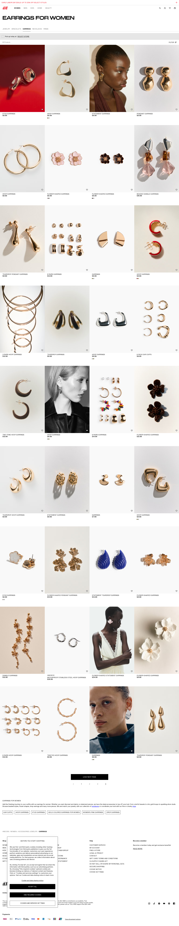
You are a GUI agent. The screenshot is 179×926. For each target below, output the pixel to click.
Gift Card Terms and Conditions (104, 858)
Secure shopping (97, 866)
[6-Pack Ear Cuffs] (156, 319)
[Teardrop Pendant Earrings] (22, 239)
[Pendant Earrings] (156, 78)
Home (39, 8)
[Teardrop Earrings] (67, 319)
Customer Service (98, 845)
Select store (23, 36)
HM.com (5, 831)
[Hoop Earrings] (67, 78)
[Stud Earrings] (22, 78)
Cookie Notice (96, 869)
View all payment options (72, 919)
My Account (95, 848)
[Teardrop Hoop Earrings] (22, 479)
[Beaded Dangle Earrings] (156, 158)
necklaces (95, 806)
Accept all (32, 887)
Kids (32, 8)
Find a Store (95, 850)
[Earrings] (112, 239)
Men (25, 8)
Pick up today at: (11, 36)
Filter (171, 42)
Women (17, 8)
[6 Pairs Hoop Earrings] (22, 720)
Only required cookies (32, 895)
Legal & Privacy (96, 853)
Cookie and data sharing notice (32, 880)
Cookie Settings (97, 872)
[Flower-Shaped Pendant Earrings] (67, 560)
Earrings (43, 831)
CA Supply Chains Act (99, 861)
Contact (93, 856)
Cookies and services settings (32, 903)
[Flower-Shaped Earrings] (67, 158)
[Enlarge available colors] (48, 118)
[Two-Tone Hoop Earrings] (22, 399)
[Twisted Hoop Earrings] (67, 720)
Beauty (48, 8)
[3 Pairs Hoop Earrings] (22, 319)
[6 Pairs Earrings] (67, 239)
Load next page (89, 777)
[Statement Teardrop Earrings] (112, 560)
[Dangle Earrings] (22, 640)
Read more (137, 849)
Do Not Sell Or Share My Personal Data (107, 864)
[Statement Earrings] (112, 78)
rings (134, 806)
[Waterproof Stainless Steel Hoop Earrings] (67, 640)
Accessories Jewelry (27, 831)
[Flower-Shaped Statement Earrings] (112, 640)
